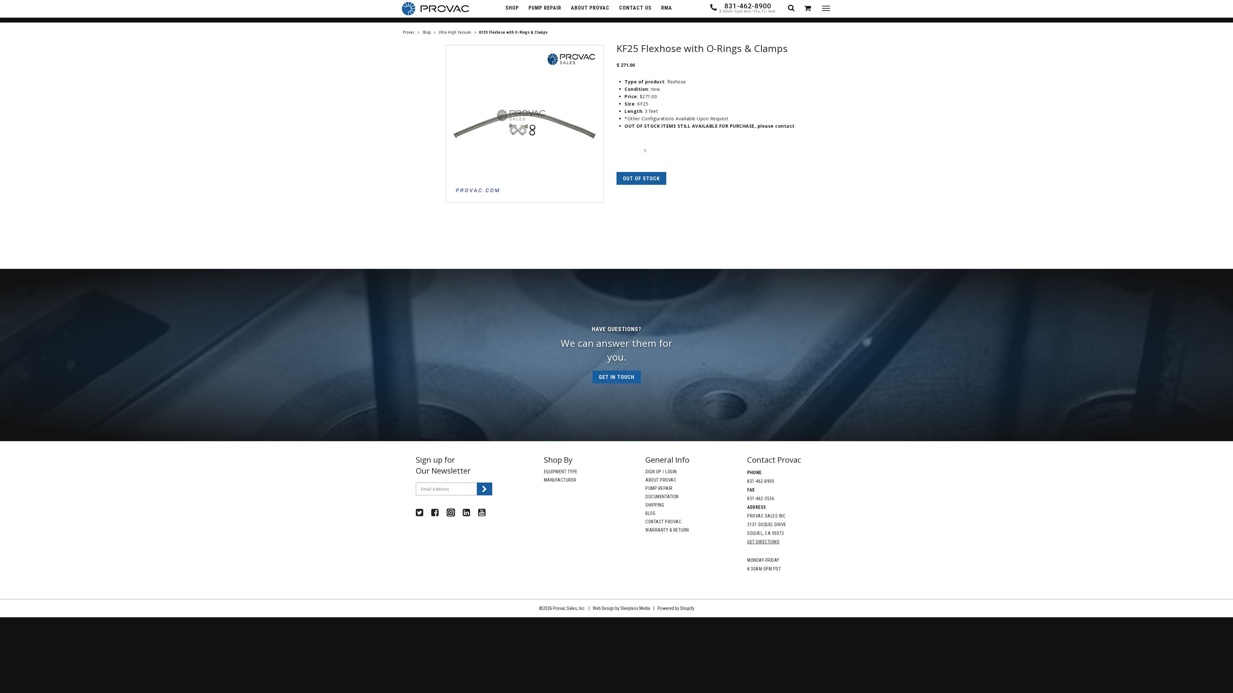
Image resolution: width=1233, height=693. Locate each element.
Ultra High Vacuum (455, 32)
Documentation (662, 496)
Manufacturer (560, 480)
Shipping (654, 505)
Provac (409, 32)
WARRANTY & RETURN (667, 530)
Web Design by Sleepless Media (621, 608)
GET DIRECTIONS (763, 541)
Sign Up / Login (661, 471)
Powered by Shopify (676, 608)
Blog (650, 513)
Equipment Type (561, 471)
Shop (427, 32)
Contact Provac (663, 521)
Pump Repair (659, 488)
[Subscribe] (484, 489)
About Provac (660, 480)
